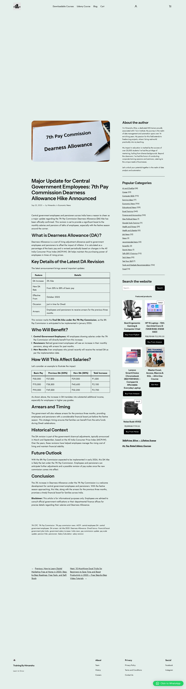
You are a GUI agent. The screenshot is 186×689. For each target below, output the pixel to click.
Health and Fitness (129, 226)
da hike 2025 (64, 528)
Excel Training (127, 211)
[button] (168, 683)
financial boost (104, 528)
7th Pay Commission (47, 525)
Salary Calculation (65, 534)
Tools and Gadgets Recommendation (136, 265)
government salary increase (60, 531)
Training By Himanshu (23, 665)
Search (160, 288)
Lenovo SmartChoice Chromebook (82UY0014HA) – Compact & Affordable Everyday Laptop (132, 379)
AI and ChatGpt (128, 188)
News (124, 238)
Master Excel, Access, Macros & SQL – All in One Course (154, 374)
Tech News (126, 257)
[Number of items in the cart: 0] (170, 6)
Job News (126, 234)
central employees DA (90, 525)
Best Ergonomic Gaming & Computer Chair (132, 326)
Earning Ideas (127, 200)
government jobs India (40, 531)
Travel (124, 269)
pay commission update (90, 531)
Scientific (125, 246)
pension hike (43, 534)
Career (125, 192)
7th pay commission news (65, 525)
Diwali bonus (92, 528)
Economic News (64, 205)
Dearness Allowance (78, 528)
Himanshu (52, 205)
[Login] (136, 6)
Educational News (129, 207)
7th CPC (35, 525)
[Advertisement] (93, 32)
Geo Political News (129, 219)
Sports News (127, 249)
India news (75, 531)
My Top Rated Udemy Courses (136, 445)
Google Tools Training (130, 223)
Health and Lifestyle (129, 230)
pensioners (53, 534)
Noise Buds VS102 (132, 421)
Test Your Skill (127, 261)
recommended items (130, 242)
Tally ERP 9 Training (129, 253)
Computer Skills (128, 196)
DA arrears (54, 528)
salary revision (78, 534)
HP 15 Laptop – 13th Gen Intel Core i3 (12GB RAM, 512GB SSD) (154, 327)
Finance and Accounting (131, 215)
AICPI (78, 525)
